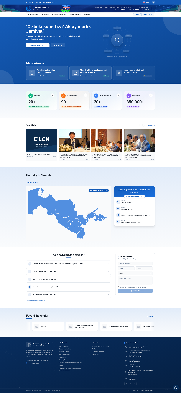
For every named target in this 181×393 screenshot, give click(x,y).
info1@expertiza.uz (127, 209)
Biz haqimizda (32, 14)
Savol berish (58, 45)
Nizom (137, 14)
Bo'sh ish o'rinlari (64, 371)
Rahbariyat (62, 357)
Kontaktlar (87, 14)
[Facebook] (126, 383)
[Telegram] (135, 383)
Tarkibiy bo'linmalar (65, 360)
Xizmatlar (44, 14)
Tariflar (94, 349)
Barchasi (150, 125)
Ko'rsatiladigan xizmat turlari (100, 346)
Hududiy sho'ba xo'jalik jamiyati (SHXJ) (71, 362)
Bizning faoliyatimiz (65, 349)
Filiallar (61, 365)
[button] (43, 201)
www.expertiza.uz (33, 363)
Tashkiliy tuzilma (64, 351)
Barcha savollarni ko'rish (34, 301)
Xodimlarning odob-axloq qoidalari (70, 368)
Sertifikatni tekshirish (36, 45)
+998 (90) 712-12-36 (124, 9)
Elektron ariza (96, 354)
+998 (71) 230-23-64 (142, 9)
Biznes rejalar (147, 14)
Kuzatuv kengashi (64, 354)
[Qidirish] (153, 8)
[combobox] (135, 273)
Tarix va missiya (64, 346)
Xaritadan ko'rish (132, 374)
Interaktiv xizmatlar (58, 14)
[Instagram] (130, 383)
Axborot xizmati (75, 14)
